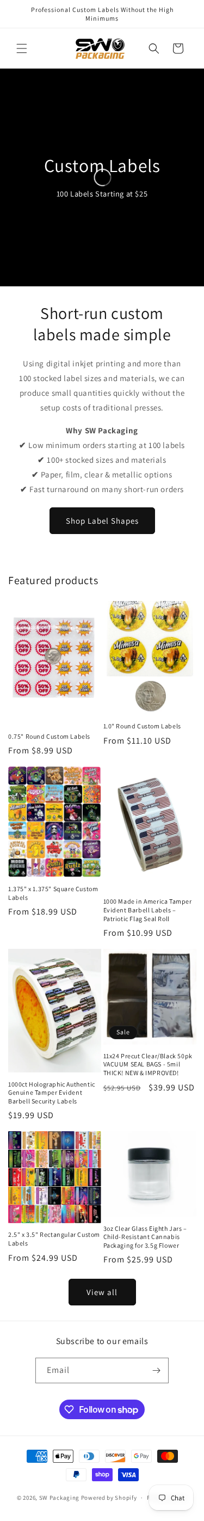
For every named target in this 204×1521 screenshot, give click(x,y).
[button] (22, 48)
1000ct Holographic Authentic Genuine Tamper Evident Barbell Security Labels (51, 1092)
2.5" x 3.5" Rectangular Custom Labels (54, 1238)
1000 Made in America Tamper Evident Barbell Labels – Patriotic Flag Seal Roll (147, 909)
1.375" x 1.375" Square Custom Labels (53, 893)
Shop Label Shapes (102, 521)
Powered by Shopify (109, 1497)
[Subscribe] (156, 1370)
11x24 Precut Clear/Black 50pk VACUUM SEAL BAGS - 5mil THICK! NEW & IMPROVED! (148, 1064)
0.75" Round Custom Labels (49, 736)
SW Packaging (59, 1497)
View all (102, 1292)
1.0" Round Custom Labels (142, 726)
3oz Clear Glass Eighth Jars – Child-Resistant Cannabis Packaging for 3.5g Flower (145, 1236)
